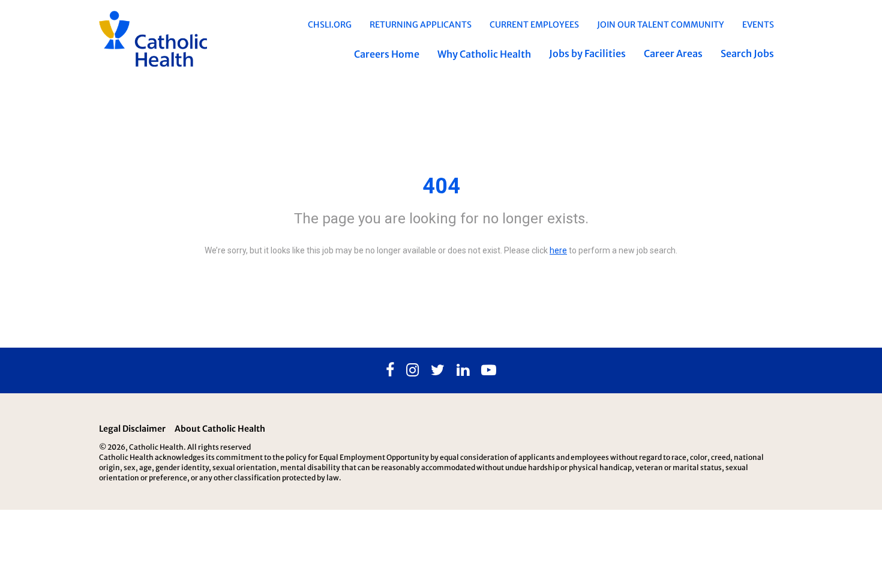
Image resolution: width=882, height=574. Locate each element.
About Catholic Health (220, 428)
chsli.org (330, 24)
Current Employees (534, 24)
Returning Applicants (421, 24)
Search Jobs (747, 53)
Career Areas (673, 53)
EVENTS (758, 24)
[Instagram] (412, 370)
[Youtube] (488, 370)
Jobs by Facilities (587, 53)
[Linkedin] (463, 370)
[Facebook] (390, 370)
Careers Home (386, 54)
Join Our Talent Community (660, 24)
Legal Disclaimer (132, 428)
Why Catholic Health (484, 54)
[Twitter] (438, 370)
